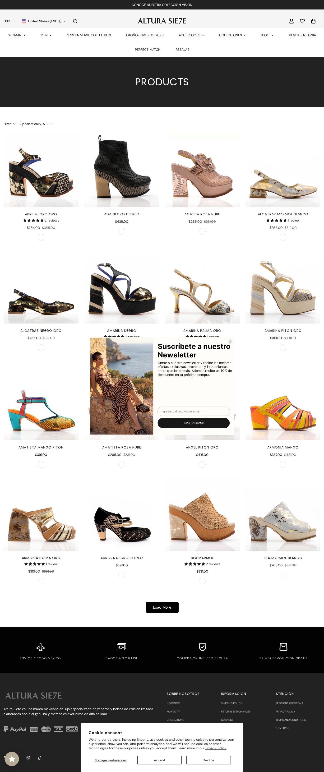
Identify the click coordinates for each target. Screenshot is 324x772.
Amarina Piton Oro (283, 330)
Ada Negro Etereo (121, 214)
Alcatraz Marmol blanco (283, 214)
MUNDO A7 (173, 711)
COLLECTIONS (175, 719)
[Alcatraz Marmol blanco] (282, 169)
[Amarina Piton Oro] (282, 286)
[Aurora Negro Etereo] (121, 513)
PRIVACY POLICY (285, 711)
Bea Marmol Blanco (283, 557)
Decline (208, 760)
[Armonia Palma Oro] (41, 513)
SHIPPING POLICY (231, 703)
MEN (44, 35)
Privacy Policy (216, 748)
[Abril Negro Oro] (41, 169)
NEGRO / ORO (41, 348)
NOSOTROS (173, 703)
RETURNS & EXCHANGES (235, 711)
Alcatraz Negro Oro (41, 330)
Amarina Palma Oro (202, 330)
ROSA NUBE (202, 231)
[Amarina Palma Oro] (202, 286)
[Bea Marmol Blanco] (282, 513)
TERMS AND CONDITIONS (291, 719)
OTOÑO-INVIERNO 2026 (145, 35)
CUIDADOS (227, 719)
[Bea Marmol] (202, 513)
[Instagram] (28, 758)
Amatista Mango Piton (41, 447)
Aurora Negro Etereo (122, 557)
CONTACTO (282, 728)
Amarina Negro (121, 330)
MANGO (283, 464)
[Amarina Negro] (121, 286)
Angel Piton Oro (202, 447)
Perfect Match (148, 49)
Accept (159, 760)
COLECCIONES (230, 35)
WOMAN (15, 35)
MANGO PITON (41, 464)
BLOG (265, 35)
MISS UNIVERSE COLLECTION (89, 35)
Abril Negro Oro (41, 214)
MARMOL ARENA (202, 581)
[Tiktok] (40, 758)
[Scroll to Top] (314, 746)
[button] (313, 21)
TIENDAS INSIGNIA (302, 35)
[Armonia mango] (282, 402)
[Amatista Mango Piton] (41, 402)
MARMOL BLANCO (283, 237)
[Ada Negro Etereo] (121, 169)
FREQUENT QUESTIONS (289, 703)
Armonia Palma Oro (41, 557)
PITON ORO (283, 348)
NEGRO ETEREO (122, 231)
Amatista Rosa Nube (121, 447)
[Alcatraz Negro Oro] (41, 286)
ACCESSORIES (189, 35)
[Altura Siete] (161, 21)
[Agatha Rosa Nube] (202, 169)
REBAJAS (182, 49)
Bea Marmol (202, 557)
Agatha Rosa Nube (202, 214)
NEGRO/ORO (41, 237)
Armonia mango (283, 447)
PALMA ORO (41, 581)
